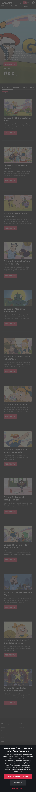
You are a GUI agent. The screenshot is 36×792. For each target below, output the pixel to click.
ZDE (20, 771)
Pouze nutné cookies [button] (18, 789)
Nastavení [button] (18, 782)
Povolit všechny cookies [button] (18, 776)
